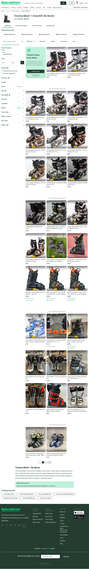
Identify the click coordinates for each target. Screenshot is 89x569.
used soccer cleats (45, 498)
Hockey (19, 7)
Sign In (81, 3)
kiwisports (49, 70)
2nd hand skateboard (29, 498)
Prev (39, 462)
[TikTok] (19, 526)
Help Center (76, 7)
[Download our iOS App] (80, 512)
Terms (62, 520)
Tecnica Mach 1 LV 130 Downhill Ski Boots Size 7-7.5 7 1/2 (56, 341)
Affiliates (62, 517)
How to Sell (48, 516)
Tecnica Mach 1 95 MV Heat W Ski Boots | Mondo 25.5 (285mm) (55, 260)
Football (49, 7)
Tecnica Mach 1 (26, 11)
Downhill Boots (16, 11)
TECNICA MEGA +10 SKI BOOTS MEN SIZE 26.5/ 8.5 (56, 183)
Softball (32, 7)
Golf (44, 7)
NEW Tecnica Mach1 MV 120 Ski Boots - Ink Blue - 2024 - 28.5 (76, 341)
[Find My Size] (8, 77)
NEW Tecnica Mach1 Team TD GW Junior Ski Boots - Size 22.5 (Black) (76, 293)
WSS (48, 179)
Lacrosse (38, 7)
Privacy (62, 523)
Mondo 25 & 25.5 (78, 34)
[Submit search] (63, 3)
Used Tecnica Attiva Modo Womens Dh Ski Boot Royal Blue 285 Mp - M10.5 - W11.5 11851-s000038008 (56, 454)
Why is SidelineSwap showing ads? (57, 88)
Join (86, 3)
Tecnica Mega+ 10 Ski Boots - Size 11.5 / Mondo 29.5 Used (35, 118)
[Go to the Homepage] (10, 3)
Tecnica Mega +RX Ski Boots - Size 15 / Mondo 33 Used (55, 150)
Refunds (35, 516)
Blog (61, 544)
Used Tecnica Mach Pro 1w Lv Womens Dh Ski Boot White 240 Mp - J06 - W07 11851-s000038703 (77, 410)
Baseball (25, 7)
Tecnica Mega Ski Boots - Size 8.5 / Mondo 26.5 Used (56, 118)
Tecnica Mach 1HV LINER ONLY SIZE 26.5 (35, 410)
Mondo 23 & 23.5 (44, 34)
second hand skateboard (26, 494)
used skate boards (9, 494)
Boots (8, 11)
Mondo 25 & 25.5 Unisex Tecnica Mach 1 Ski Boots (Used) (55, 410)
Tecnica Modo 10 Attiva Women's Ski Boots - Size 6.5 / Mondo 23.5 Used (36, 341)
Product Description (21, 25)
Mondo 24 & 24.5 (61, 34)
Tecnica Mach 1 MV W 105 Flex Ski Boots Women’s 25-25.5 (76, 260)
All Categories (5, 7)
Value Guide (84, 7)
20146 (15, 71)
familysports (50, 406)
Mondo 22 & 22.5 (27, 34)
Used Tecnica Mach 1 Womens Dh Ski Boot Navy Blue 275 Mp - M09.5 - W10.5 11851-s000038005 (35, 454)
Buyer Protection (38, 519)
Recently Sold (50, 25)
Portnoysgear (71, 256)
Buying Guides (24, 526)
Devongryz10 (50, 336)
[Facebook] (7, 526)
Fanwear (13, 7)
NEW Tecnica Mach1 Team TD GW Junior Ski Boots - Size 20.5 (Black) (55, 293)
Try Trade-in (35, 75)
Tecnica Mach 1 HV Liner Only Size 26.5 (35, 377)
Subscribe (66, 556)
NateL (69, 373)
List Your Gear (36, 71)
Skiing (3, 11)
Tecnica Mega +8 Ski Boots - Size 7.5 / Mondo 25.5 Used (77, 150)
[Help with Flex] (5, 90)
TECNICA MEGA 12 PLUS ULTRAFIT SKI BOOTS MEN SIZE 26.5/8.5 (56, 227)
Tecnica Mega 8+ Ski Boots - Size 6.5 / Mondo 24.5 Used (56, 74)
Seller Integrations (50, 522)
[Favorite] (65, 48)
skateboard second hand (11, 498)
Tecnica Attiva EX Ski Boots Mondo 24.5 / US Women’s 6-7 (76, 377)
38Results (8, 25)
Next (49, 462)
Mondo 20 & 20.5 (9, 34)
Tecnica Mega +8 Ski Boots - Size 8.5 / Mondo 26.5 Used (36, 260)
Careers (62, 515)
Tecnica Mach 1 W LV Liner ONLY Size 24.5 (56, 377)
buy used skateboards (45, 494)
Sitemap (62, 541)
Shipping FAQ (37, 513)
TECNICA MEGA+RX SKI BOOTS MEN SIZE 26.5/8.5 (77, 183)
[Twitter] (15, 526)
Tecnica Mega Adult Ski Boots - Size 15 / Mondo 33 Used (77, 227)
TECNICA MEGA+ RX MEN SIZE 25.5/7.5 (34, 227)
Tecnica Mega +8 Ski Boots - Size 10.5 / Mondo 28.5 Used (76, 74)
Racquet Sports (57, 7)
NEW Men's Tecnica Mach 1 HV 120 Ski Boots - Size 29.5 (35, 293)
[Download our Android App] (81, 516)
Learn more (4, 520)
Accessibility (64, 535)
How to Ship (49, 519)
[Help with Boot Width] (9, 95)
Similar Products (37, 25)
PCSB (27, 373)
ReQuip (49, 256)
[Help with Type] (5, 99)
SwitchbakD (29, 289)
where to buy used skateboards (65, 494)
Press (62, 538)
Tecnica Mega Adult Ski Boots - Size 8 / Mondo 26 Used (77, 118)
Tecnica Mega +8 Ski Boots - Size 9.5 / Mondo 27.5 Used (36, 183)
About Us (62, 512)
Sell (72, 3)
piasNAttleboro (71, 406)
